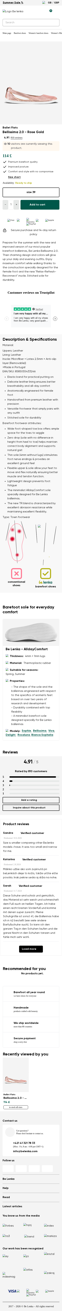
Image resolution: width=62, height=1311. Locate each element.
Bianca (36, 735)
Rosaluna (24, 735)
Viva (51, 730)
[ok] (54, 22)
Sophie (26, 730)
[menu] (57, 12)
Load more (29, 949)
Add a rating (29, 800)
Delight (11, 735)
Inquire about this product (29, 807)
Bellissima (39, 730)
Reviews (10, 752)
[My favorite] (34, 11)
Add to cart (37, 204)
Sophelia (47, 735)
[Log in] (41, 11)
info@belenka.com (25, 1151)
